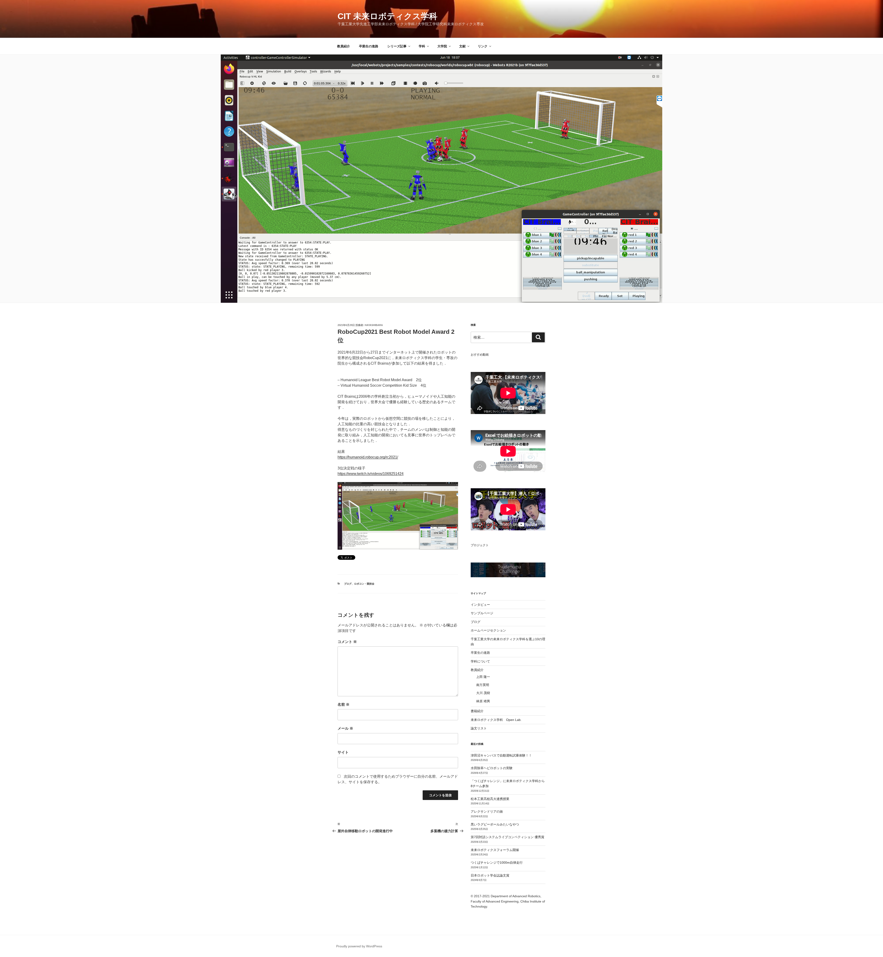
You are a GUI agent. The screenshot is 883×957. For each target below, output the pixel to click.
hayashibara (374, 325)
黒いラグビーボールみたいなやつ (495, 824)
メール (345, 728)
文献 (462, 46)
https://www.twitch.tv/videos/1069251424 (371, 474)
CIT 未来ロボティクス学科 (387, 16)
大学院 (442, 46)
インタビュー (480, 604)
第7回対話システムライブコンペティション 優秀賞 (507, 837)
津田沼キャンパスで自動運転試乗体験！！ (501, 755)
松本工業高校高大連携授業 (490, 799)
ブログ (348, 583)
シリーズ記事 (397, 46)
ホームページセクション (488, 630)
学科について (480, 661)
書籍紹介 (477, 711)
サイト (343, 752)
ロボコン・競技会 (364, 583)
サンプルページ (482, 613)
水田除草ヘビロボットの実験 (492, 768)
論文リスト (479, 728)
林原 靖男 (483, 701)
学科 (422, 46)
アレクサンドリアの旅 (487, 811)
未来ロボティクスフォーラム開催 (495, 850)
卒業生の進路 (368, 46)
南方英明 (482, 685)
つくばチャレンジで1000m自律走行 (497, 862)
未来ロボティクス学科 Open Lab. (496, 720)
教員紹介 (343, 46)
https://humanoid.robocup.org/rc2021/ (368, 457)
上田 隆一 (483, 677)
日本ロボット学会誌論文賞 (490, 875)
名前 (344, 704)
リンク (482, 46)
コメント (347, 642)
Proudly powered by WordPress (359, 946)
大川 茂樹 (483, 693)
